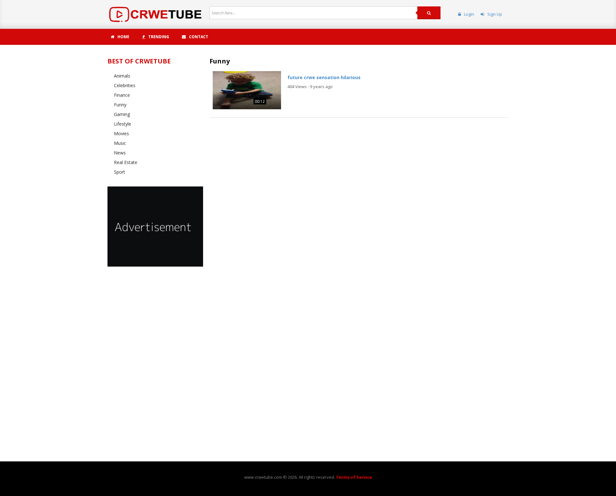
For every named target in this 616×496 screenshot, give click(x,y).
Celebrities (124, 85)
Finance (122, 95)
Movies (121, 133)
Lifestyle (122, 124)
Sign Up (494, 14)
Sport (119, 172)
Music (120, 143)
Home (123, 36)
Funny (120, 105)
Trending (158, 36)
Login (469, 14)
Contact (198, 36)
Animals (122, 76)
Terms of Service (354, 477)
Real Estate (125, 162)
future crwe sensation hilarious (324, 77)
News (120, 153)
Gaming (122, 114)
